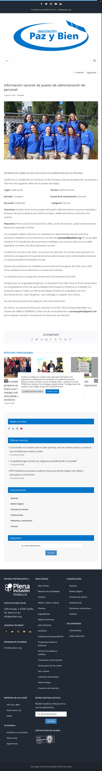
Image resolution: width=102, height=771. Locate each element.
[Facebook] (9, 428)
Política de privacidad (48, 766)
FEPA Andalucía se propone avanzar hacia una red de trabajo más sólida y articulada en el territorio (16, 390)
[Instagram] (17, 428)
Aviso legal (34, 766)
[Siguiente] (96, 381)
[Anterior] (6, 381)
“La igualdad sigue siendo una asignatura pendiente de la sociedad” (43, 461)
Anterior (80, 72)
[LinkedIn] (30, 631)
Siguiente (91, 72)
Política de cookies (64, 766)
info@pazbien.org (64, 10)
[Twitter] (13, 428)
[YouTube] (21, 428)
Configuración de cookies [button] (33, 391)
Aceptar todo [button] (52, 391)
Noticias (21, 95)
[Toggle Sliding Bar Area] (99, 2)
